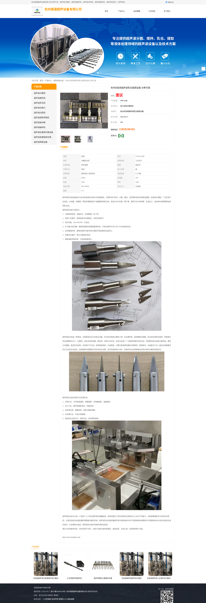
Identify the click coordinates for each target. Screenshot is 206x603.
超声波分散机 (39, 93)
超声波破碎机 (39, 127)
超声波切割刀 (39, 108)
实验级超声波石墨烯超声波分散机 (160, 578)
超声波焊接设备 (40, 142)
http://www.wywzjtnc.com (71, 537)
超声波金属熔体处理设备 (44, 137)
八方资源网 (47, 599)
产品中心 (121, 11)
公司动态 (152, 11)
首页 (106, 11)
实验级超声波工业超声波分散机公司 (131, 578)
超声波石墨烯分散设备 (43, 132)
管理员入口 (63, 599)
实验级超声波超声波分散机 (103, 578)
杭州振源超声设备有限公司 (77, 591)
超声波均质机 (39, 113)
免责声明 (55, 599)
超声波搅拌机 (39, 98)
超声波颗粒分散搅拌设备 (74, 578)
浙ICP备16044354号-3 (58, 591)
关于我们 (167, 11)
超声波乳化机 (59, 80)
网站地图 (70, 599)
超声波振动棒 (39, 122)
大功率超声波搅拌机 (45, 578)
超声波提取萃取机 (41, 118)
